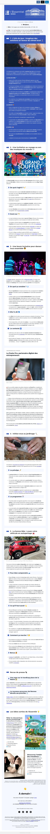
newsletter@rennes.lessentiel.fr (35, 820)
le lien (35, 797)
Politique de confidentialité (30, 821)
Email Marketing (22, 832)
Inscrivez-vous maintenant (25, 802)
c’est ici (16, 425)
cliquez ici (39, 423)
